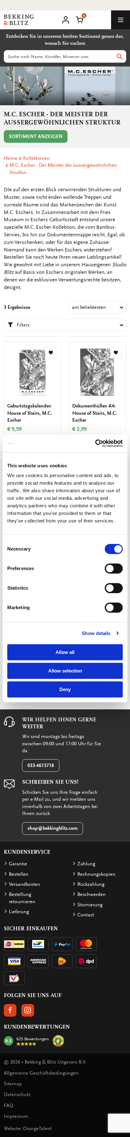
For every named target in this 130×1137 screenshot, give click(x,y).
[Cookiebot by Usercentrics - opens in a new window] (95, 443)
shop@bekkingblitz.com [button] (52, 828)
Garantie (18, 864)
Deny (65, 689)
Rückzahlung (90, 884)
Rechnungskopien (96, 874)
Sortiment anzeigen (35, 136)
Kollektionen (36, 158)
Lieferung (19, 912)
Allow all (65, 652)
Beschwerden (91, 894)
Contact (85, 915)
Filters (23, 325)
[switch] (114, 568)
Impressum (16, 1116)
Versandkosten (24, 884)
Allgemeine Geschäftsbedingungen (41, 1073)
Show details (96, 633)
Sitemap (13, 1084)
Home (10, 158)
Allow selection (65, 670)
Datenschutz (17, 1094)
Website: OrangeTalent (28, 1128)
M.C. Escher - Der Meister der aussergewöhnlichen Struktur (63, 168)
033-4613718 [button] (40, 765)
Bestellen (18, 874)
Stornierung (90, 905)
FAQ (8, 1105)
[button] (79, 19)
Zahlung (86, 864)
